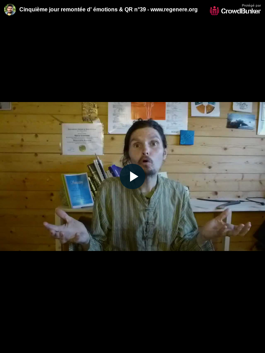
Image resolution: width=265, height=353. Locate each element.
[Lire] (132, 176)
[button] (132, 176)
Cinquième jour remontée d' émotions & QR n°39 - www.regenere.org (108, 9)
